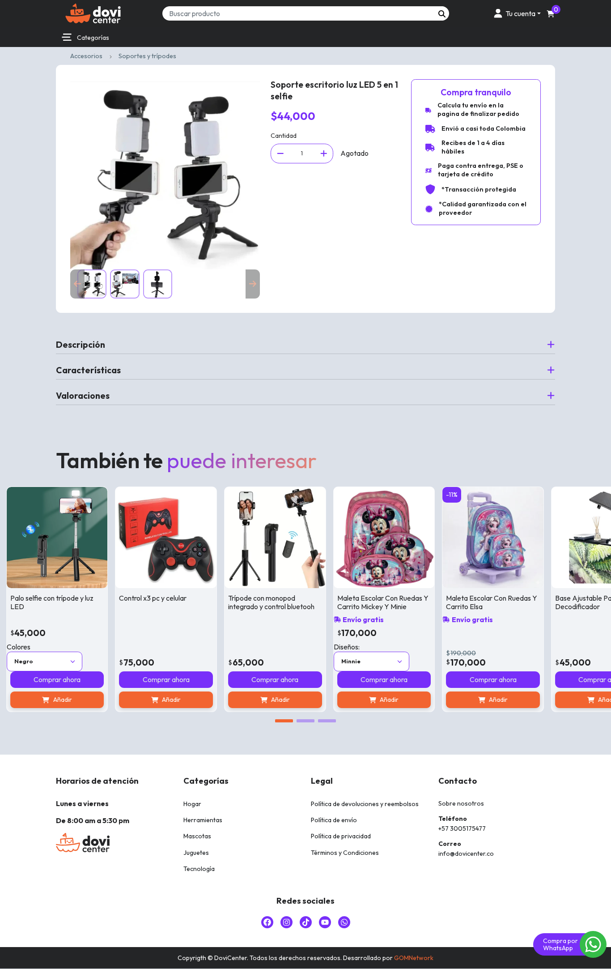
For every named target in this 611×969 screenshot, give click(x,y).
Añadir (368, 700)
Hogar (192, 804)
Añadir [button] (150, 700)
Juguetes (196, 853)
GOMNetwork (413, 958)
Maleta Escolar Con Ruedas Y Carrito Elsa (471, 602)
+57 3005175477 (462, 828)
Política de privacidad (341, 836)
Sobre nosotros (461, 803)
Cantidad (284, 136)
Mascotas (197, 836)
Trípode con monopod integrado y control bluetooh (251, 602)
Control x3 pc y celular (132, 597)
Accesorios (86, 56)
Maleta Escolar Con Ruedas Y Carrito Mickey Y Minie (361, 602)
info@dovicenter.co (466, 853)
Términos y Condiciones (345, 853)
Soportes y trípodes (147, 56)
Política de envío (334, 820)
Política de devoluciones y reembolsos (365, 804)
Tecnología (199, 869)
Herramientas (202, 820)
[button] (515, 13)
